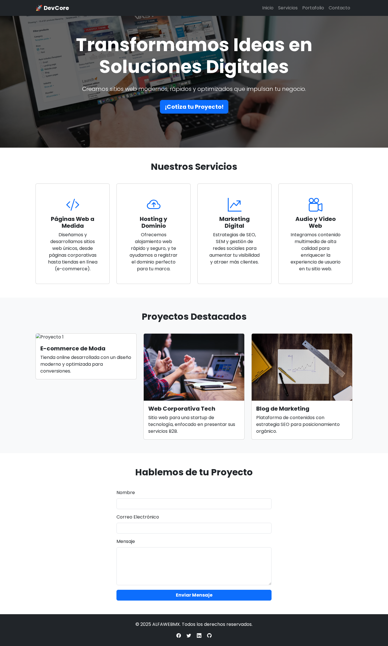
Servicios (288, 8)
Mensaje (125, 541)
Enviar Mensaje (194, 595)
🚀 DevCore (52, 8)
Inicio (268, 8)
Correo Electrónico (137, 517)
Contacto (339, 8)
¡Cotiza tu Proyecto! (194, 107)
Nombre (125, 492)
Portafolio (313, 8)
